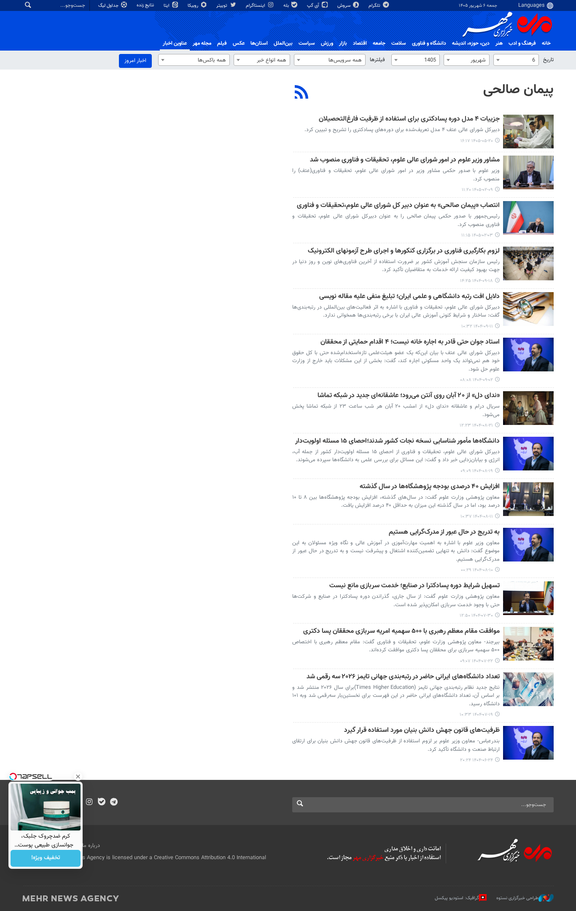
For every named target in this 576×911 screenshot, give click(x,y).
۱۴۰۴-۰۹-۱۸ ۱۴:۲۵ (476, 281)
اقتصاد (360, 43)
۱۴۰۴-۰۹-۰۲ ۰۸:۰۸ (476, 380)
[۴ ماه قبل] (528, 218)
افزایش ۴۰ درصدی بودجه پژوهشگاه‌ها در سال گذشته (430, 487)
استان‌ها (259, 43)
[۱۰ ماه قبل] (528, 598)
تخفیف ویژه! (45, 858)
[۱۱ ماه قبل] (528, 743)
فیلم (222, 43)
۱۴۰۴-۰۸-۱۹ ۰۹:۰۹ (476, 471)
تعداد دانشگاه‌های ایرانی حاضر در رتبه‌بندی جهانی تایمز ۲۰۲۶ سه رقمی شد (403, 677)
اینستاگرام (256, 5)
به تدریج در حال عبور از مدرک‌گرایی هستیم (444, 532)
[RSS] (301, 93)
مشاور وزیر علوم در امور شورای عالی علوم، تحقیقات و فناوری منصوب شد (405, 160)
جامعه (379, 43)
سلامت (398, 43)
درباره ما (91, 845)
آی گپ (313, 5)
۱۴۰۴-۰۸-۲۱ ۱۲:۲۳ (476, 425)
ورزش (327, 43)
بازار (343, 43)
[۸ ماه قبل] (528, 263)
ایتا (167, 5)
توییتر (222, 5)
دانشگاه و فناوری (429, 43)
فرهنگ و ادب (522, 43)
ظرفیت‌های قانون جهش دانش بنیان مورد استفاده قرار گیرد (422, 731)
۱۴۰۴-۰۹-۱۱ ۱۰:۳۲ (477, 326)
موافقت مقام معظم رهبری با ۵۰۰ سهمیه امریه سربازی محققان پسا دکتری (401, 632)
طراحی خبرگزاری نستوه (517, 897)
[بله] (101, 803)
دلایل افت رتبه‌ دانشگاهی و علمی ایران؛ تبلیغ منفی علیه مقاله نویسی (409, 297)
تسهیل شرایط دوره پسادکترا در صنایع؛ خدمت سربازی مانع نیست (414, 586)
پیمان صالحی (518, 89)
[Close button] (78, 776)
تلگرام (375, 5)
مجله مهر (202, 43)
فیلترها (377, 60)
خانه (546, 43)
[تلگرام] (113, 803)
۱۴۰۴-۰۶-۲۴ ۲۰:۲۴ (476, 760)
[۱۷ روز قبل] (528, 131)
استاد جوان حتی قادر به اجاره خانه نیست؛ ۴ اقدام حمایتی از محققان (410, 342)
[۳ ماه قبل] (528, 172)
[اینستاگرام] (89, 803)
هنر (499, 43)
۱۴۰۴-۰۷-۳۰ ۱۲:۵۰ (476, 615)
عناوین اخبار (175, 43)
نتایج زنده (146, 5)
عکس (239, 43)
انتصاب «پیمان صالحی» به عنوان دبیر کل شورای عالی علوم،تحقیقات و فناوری (398, 206)
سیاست (307, 43)
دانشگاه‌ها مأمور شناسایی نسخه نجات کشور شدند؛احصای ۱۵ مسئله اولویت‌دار (397, 441)
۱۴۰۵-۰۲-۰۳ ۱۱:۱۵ (477, 235)
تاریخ (548, 60)
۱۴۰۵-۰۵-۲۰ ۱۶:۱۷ (476, 141)
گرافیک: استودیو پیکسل (457, 897)
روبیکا (193, 5)
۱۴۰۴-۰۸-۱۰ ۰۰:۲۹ (477, 570)
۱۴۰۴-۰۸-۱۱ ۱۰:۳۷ (476, 516)
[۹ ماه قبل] (528, 354)
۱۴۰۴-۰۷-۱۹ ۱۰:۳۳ (476, 714)
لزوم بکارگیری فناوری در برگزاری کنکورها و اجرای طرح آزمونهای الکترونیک (404, 251)
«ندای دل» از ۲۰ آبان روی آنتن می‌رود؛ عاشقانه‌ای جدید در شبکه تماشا (409, 396)
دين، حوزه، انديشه (471, 43)
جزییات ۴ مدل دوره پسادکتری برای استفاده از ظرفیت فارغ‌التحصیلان (409, 119)
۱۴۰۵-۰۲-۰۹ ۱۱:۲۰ (477, 189)
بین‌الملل (283, 43)
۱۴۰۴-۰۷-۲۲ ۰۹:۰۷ (476, 661)
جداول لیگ (109, 5)
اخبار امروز (135, 60)
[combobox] (516, 60)
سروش (344, 5)
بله (286, 5)
